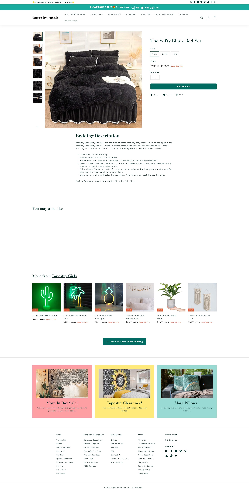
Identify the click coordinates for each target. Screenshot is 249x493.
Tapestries (96, 14)
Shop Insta (143, 462)
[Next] (37, 126)
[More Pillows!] (187, 383)
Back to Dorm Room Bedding (126, 341)
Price (153, 61)
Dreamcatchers (165, 14)
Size (152, 48)
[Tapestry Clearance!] (124, 383)
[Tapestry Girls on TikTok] (171, 455)
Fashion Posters (91, 462)
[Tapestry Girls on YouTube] (176, 451)
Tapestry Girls (64, 276)
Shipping (115, 440)
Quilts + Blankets (64, 459)
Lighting (146, 14)
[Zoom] (93, 79)
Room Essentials (145, 455)
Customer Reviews (146, 444)
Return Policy (117, 444)
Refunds (114, 447)
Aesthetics (71, 21)
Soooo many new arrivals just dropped (53, 2)
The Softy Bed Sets (92, 451)
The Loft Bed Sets (92, 455)
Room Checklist (145, 447)
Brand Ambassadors (120, 459)
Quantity (154, 72)
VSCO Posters (90, 466)
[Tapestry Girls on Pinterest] (185, 451)
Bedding (131, 14)
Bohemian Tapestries (93, 440)
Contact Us (116, 455)
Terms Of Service (145, 466)
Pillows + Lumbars (64, 462)
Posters (183, 14)
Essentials (114, 14)
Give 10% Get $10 (145, 459)
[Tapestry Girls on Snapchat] (166, 455)
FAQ (113, 451)
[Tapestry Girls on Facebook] (171, 451)
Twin (154, 54)
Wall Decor (61, 470)
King (175, 54)
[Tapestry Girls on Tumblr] (176, 455)
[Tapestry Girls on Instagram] (166, 451)
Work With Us (117, 462)
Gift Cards (60, 473)
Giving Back (143, 473)
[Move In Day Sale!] (62, 383)
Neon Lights (89, 459)
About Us (142, 440)
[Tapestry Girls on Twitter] (180, 451)
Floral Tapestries (91, 447)
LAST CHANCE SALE (75, 14)
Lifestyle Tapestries (93, 444)
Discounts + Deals (146, 451)
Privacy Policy (144, 470)
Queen (165, 54)
